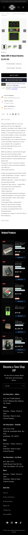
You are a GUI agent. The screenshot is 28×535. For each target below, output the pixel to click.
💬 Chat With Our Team (14, 80)
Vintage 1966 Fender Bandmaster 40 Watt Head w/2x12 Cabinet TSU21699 (20, 322)
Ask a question (20, 352)
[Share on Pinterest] (13, 114)
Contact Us (7, 510)
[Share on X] (10, 114)
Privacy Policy (8, 501)
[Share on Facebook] (7, 114)
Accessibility (7, 514)
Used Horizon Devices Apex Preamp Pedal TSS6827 (18, 264)
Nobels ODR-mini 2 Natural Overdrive (20, 308)
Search (5, 493)
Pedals (8, 13)
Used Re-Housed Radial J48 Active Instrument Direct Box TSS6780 (19, 286)
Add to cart (20, 257)
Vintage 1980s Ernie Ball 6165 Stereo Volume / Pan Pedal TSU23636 (20, 243)
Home (2, 13)
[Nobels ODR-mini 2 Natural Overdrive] (8, 311)
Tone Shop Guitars (13, 530)
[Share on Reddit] (15, 114)
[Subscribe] (22, 386)
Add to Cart (14, 75)
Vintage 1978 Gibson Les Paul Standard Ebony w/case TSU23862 (19, 338)
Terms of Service (8, 497)
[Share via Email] (18, 114)
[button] (4, 7)
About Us (6, 505)
